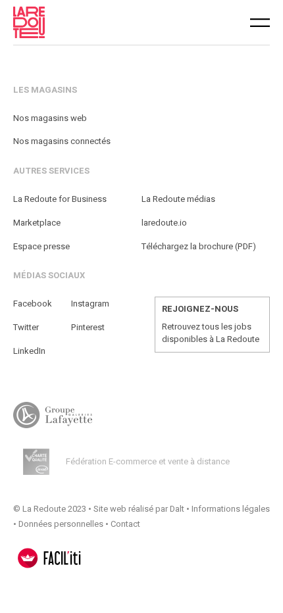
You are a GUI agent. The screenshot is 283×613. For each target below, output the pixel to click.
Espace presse (41, 246)
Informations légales (231, 509)
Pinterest (88, 327)
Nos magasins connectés (62, 141)
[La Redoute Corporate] (82, 22)
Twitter (26, 327)
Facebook (32, 303)
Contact (125, 524)
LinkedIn (29, 351)
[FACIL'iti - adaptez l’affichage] (49, 558)
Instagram (90, 303)
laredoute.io (164, 222)
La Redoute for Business (60, 199)
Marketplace (37, 222)
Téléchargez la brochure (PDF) (199, 246)
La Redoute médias (178, 199)
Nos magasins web (50, 118)
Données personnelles (60, 524)
